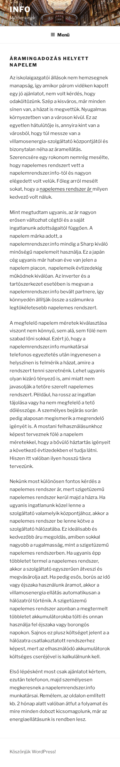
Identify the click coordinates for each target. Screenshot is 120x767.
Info (20, 9)
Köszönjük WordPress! (33, 751)
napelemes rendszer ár (66, 189)
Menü (63, 34)
